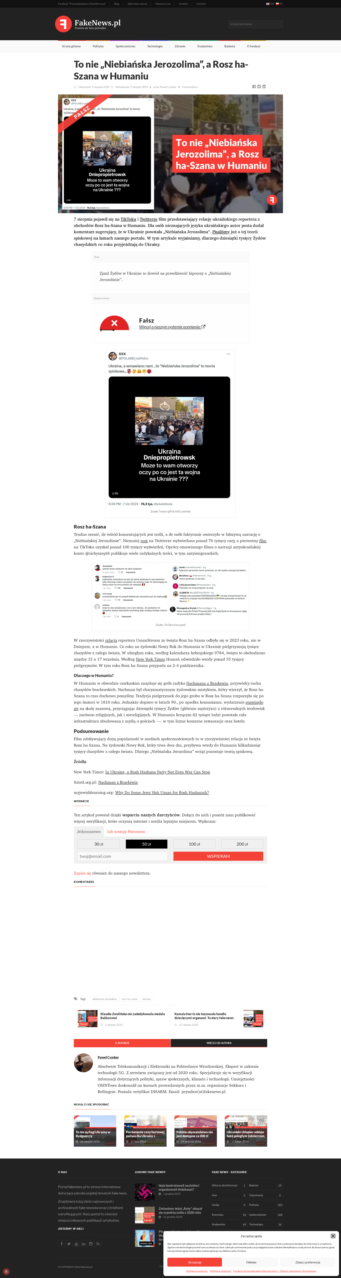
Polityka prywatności (197, 1271)
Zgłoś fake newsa (137, 3)
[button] (333, 1236)
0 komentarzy (190, 87)
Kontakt (201, 3)
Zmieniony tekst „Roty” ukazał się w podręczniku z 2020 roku (180, 1210)
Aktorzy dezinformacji (228, 1185)
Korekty (183, 3)
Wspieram (218, 856)
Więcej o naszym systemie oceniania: (170, 326)
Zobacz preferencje (307, 1262)
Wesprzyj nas (163, 3)
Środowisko (204, 46)
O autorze (122, 1043)
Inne (228, 1195)
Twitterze (148, 219)
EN (272, 3)
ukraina (146, 999)
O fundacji (253, 46)
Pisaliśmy (221, 231)
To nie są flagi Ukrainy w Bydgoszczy (93, 1134)
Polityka (98, 46)
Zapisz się (82, 873)
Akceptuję (194, 1262)
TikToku (128, 219)
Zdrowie (180, 46)
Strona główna (71, 46)
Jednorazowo (89, 831)
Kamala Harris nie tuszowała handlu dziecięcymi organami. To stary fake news (204, 1016)
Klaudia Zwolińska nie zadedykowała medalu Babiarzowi (132, 1016)
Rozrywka (229, 1214)
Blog (116, 3)
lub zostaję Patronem (126, 831)
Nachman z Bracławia (118, 782)
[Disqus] (170, 942)
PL (281, 3)
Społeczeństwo (125, 46)
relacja (111, 640)
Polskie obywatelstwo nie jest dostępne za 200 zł (194, 1134)
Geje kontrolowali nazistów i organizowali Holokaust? (179, 1187)
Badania (229, 46)
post (144, 540)
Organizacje (265, 1195)
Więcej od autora (219, 1043)
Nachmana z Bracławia (207, 683)
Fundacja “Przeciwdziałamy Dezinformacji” (82, 3)
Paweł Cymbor (168, 87)
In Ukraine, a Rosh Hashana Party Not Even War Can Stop (157, 772)
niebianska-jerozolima (104, 999)
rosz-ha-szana (129, 999)
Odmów (251, 1262)
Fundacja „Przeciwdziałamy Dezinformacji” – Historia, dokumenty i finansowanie (274, 1271)
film (263, 540)
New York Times (150, 659)
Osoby (228, 1205)
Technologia (155, 46)
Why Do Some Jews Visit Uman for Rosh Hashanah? (162, 792)
